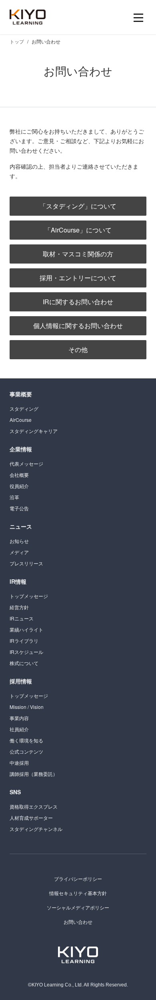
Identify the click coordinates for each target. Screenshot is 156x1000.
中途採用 (19, 762)
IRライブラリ (24, 640)
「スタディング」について (78, 206)
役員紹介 (19, 485)
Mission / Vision (27, 706)
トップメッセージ (29, 596)
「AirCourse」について (78, 229)
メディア (19, 552)
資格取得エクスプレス (34, 806)
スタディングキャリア (34, 430)
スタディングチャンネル (36, 828)
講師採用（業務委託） (34, 773)
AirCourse (21, 419)
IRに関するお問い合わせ (78, 301)
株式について (24, 662)
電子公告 (19, 508)
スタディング (24, 408)
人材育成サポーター (31, 817)
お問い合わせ (78, 921)
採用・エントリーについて (78, 277)
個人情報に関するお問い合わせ (78, 325)
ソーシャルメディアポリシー (78, 907)
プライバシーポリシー (78, 878)
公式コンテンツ (26, 751)
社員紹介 (19, 729)
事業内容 (19, 718)
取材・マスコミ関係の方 (78, 253)
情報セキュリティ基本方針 (78, 893)
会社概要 (19, 474)
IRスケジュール (26, 651)
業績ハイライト (26, 629)
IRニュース (22, 618)
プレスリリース (26, 563)
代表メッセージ (26, 463)
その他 (78, 349)
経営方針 (19, 607)
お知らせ (19, 540)
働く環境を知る (26, 740)
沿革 (14, 497)
